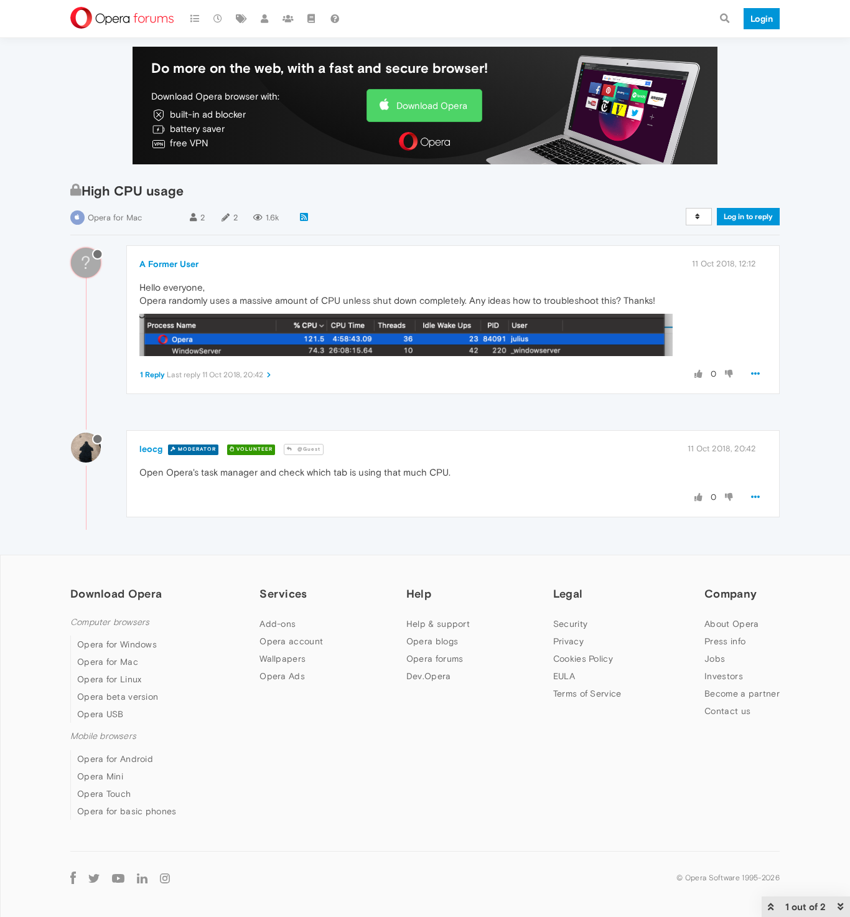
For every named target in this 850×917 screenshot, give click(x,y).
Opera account (291, 641)
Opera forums (435, 659)
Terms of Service (587, 693)
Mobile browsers (103, 736)
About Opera (731, 624)
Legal (568, 593)
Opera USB (100, 714)
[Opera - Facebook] (73, 878)
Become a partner (742, 693)
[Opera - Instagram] (165, 878)
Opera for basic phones (127, 811)
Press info (724, 641)
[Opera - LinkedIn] (142, 878)
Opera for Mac (115, 217)
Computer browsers (109, 622)
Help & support (438, 624)
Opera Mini (100, 776)
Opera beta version (117, 697)
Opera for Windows (117, 644)
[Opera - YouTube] (118, 878)
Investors (723, 676)
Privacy (568, 641)
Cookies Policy (583, 659)
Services (283, 593)
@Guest (308, 449)
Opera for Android (115, 759)
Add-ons (277, 624)
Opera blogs (432, 641)
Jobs (714, 659)
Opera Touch (104, 794)
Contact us (727, 711)
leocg (150, 449)
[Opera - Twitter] (94, 878)
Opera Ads (282, 676)
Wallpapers (282, 659)
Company (730, 593)
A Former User (168, 264)
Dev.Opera (428, 676)
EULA (564, 676)
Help (418, 593)
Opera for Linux (109, 679)
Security (570, 624)
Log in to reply (748, 216)
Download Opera (431, 105)
